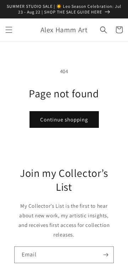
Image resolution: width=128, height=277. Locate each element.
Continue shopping (64, 119)
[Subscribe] (105, 254)
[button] (9, 30)
